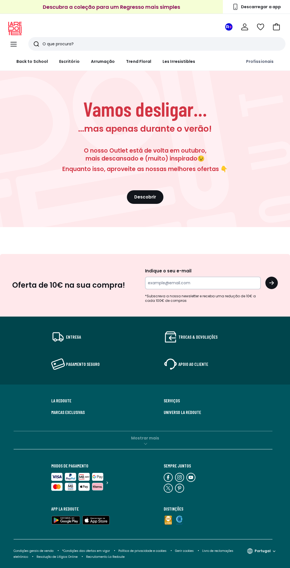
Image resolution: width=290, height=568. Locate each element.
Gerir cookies (184, 551)
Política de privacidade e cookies (142, 551)
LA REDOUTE (61, 400)
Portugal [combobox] (263, 550)
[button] (276, 27)
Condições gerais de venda (34, 551)
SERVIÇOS (172, 400)
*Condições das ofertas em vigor (86, 551)
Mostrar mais (145, 438)
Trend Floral (138, 61)
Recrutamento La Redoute (105, 557)
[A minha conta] (244, 27)
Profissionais (260, 61)
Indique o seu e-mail (168, 271)
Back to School (32, 61)
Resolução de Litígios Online (57, 557)
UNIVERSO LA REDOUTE (182, 412)
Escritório (69, 61)
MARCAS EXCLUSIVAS (68, 412)
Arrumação (103, 61)
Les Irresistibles (179, 61)
